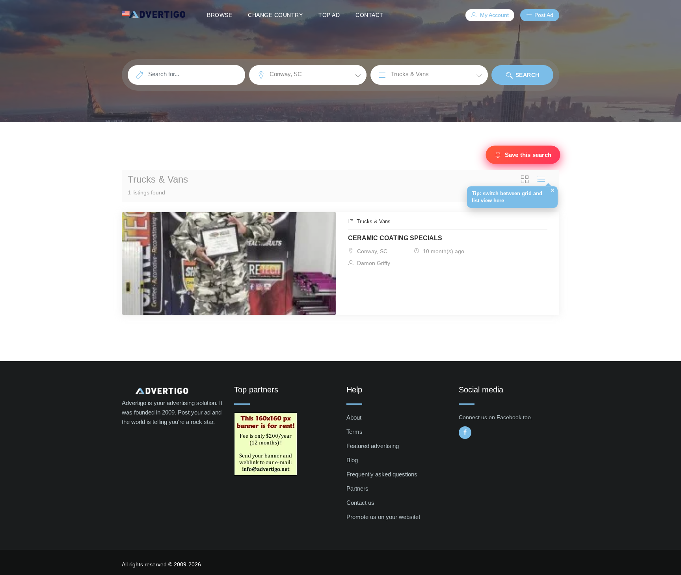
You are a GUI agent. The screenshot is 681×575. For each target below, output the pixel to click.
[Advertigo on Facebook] (465, 432)
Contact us (360, 502)
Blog (352, 460)
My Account (493, 15)
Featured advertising (372, 445)
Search (527, 75)
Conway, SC (371, 251)
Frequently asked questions (381, 474)
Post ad (543, 15)
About (353, 417)
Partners (357, 488)
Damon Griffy (372, 263)
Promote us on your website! (383, 516)
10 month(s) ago (442, 251)
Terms (354, 431)
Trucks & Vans (373, 221)
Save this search (528, 154)
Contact (369, 15)
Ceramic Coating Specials (395, 238)
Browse (219, 15)
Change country (275, 15)
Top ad (329, 15)
